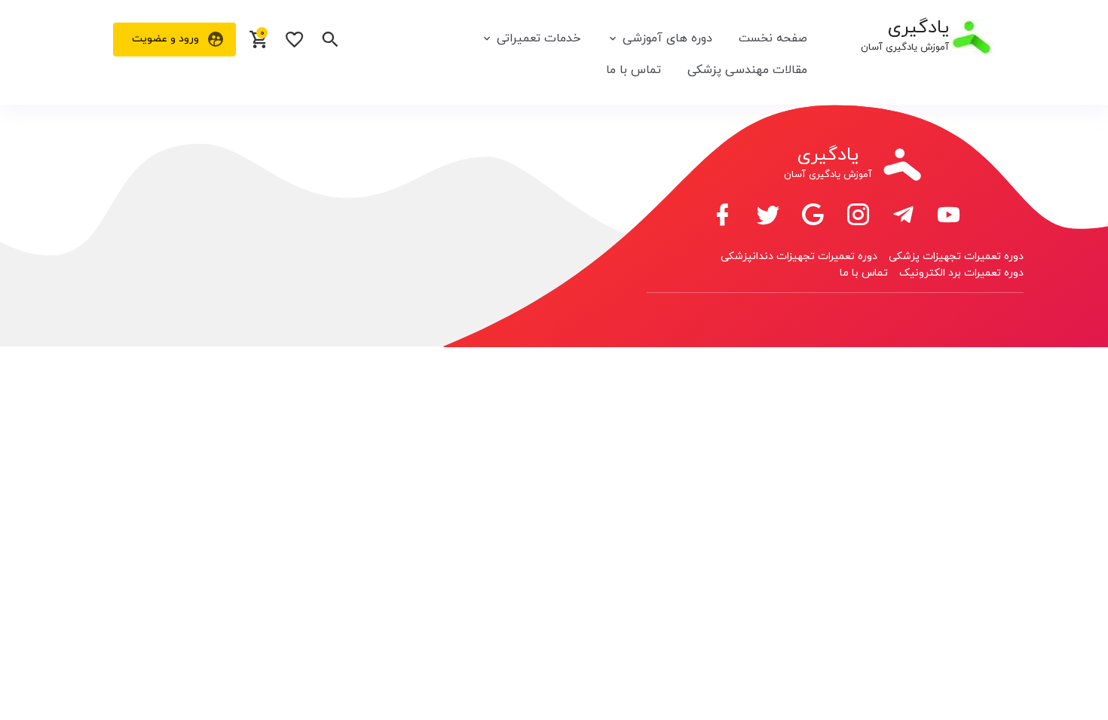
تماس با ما (633, 70)
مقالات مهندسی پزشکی (747, 70)
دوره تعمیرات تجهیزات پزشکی (956, 256)
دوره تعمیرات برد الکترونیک (961, 273)
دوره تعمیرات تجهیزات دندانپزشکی (799, 256)
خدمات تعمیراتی (538, 38)
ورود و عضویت (165, 39)
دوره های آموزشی (667, 38)
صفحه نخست (773, 38)
